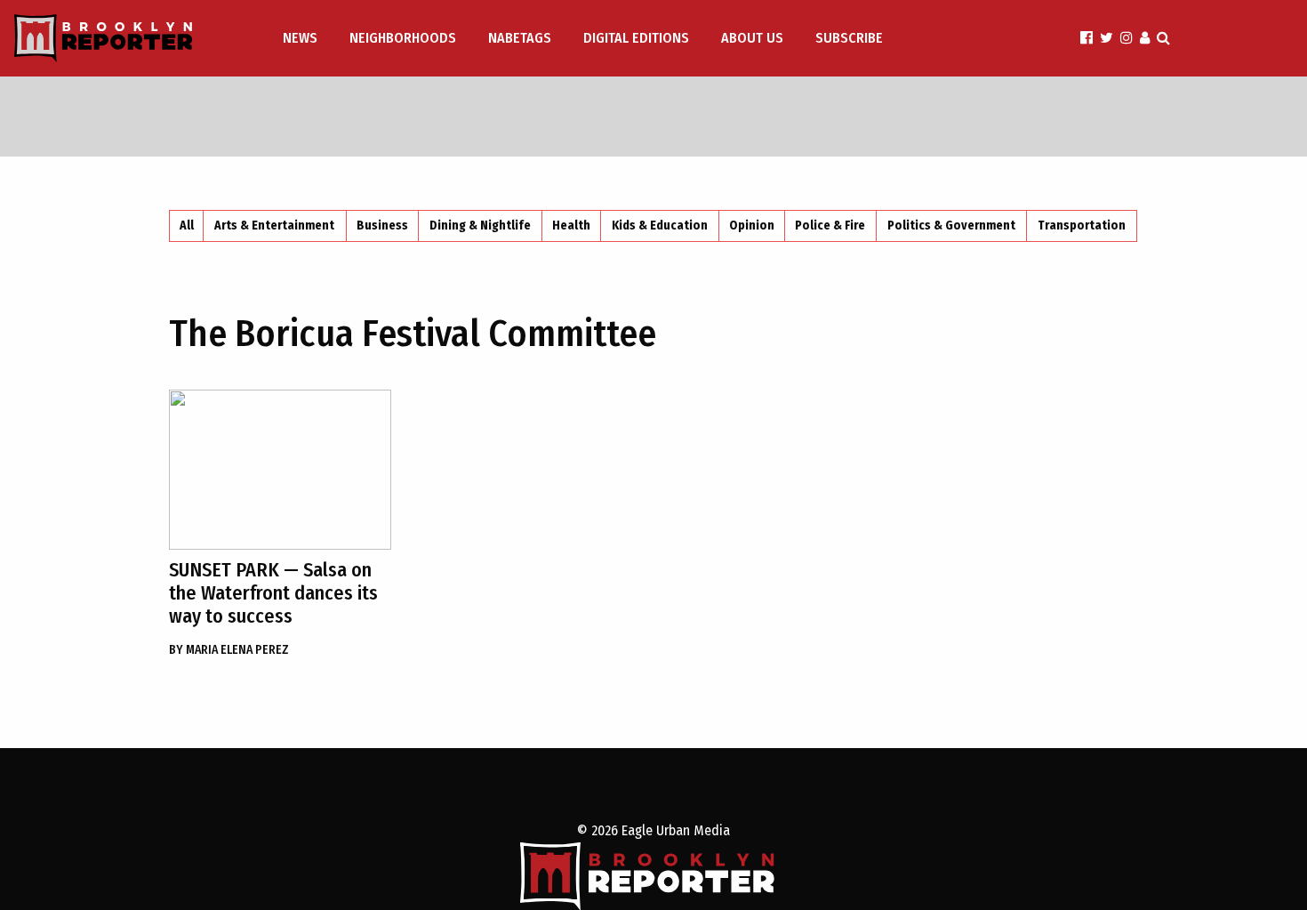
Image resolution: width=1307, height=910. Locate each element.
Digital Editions (636, 37)
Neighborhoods (402, 37)
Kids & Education (660, 225)
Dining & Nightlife (480, 225)
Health (571, 225)
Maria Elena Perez (229, 649)
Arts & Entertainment (274, 225)
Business (382, 225)
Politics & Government (951, 225)
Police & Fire (830, 225)
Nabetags (519, 37)
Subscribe (849, 37)
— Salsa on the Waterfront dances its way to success (273, 593)
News (300, 37)
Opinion (751, 225)
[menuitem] (302, 38)
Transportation (1082, 225)
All (187, 225)
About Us (752, 37)
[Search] (1163, 37)
